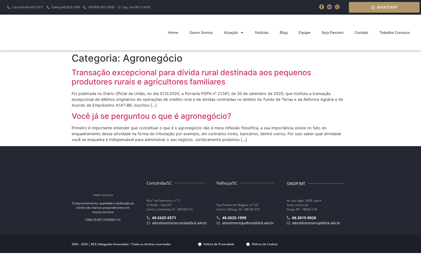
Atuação (231, 32)
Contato (361, 32)
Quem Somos (201, 32)
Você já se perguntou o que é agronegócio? (151, 116)
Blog (283, 32)
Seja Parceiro (333, 32)
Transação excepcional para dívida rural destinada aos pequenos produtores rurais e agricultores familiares (191, 77)
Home (173, 32)
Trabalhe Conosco (394, 32)
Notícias (261, 32)
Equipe (304, 32)
